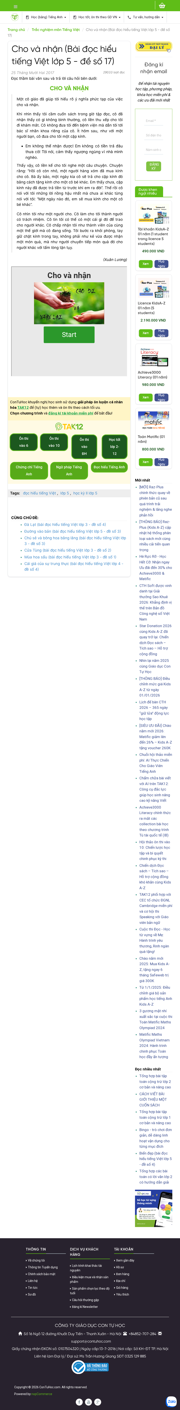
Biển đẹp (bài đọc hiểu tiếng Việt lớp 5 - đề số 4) (155, 1159)
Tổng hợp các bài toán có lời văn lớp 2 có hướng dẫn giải (155, 1176)
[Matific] (153, 421)
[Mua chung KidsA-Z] (153, 214)
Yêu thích (122, 1294)
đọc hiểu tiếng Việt (39, 493)
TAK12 (23, 407)
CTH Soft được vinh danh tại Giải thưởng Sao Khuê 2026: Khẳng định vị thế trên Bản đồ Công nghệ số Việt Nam (155, 602)
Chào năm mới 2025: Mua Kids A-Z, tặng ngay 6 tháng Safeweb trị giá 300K (154, 969)
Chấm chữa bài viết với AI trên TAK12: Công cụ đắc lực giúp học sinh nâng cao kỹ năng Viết (155, 789)
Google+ (97, 1402)
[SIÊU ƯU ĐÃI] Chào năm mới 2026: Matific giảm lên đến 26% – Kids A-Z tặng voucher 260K (155, 736)
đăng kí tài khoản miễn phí (70, 413)
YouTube (88, 1402)
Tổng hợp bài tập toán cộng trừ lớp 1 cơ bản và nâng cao (155, 1117)
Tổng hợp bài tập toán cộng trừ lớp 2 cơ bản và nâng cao (155, 1081)
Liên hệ (33, 1281)
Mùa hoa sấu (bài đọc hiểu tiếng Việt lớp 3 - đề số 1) (70, 557)
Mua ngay (161, 264)
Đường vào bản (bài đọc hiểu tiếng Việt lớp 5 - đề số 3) (72, 531)
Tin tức (33, 1287)
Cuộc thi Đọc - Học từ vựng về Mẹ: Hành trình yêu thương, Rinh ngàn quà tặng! (154, 940)
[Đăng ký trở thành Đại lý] (153, 46)
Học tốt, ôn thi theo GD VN (95, 17)
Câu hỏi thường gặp (85, 1300)
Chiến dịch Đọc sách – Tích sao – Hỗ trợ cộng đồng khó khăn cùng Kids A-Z (155, 876)
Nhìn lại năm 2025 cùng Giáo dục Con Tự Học (155, 666)
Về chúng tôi (36, 1260)
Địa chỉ (120, 1281)
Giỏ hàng (122, 1287)
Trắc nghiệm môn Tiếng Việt (56, 30)
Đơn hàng (122, 1274)
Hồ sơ (120, 1267)
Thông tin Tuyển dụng (43, 1267)
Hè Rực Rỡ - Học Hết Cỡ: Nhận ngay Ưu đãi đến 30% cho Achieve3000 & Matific (155, 567)
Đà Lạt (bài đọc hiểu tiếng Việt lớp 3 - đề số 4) (65, 524)
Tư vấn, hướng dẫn (144, 17)
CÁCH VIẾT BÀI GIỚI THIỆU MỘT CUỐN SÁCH (153, 1099)
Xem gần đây (125, 1260)
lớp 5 (64, 493)
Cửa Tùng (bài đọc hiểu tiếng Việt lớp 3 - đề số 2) (67, 550)
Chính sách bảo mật (41, 1274)
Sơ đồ (32, 1294)
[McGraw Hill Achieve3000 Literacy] (153, 357)
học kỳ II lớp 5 (85, 493)
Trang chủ (16, 30)
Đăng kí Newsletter (85, 1307)
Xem (146, 264)
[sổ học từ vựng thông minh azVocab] (153, 1208)
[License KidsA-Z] (153, 288)
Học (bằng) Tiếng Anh (44, 17)
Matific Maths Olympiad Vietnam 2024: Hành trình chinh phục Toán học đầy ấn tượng (154, 1045)
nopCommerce (41, 1394)
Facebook (79, 1402)
